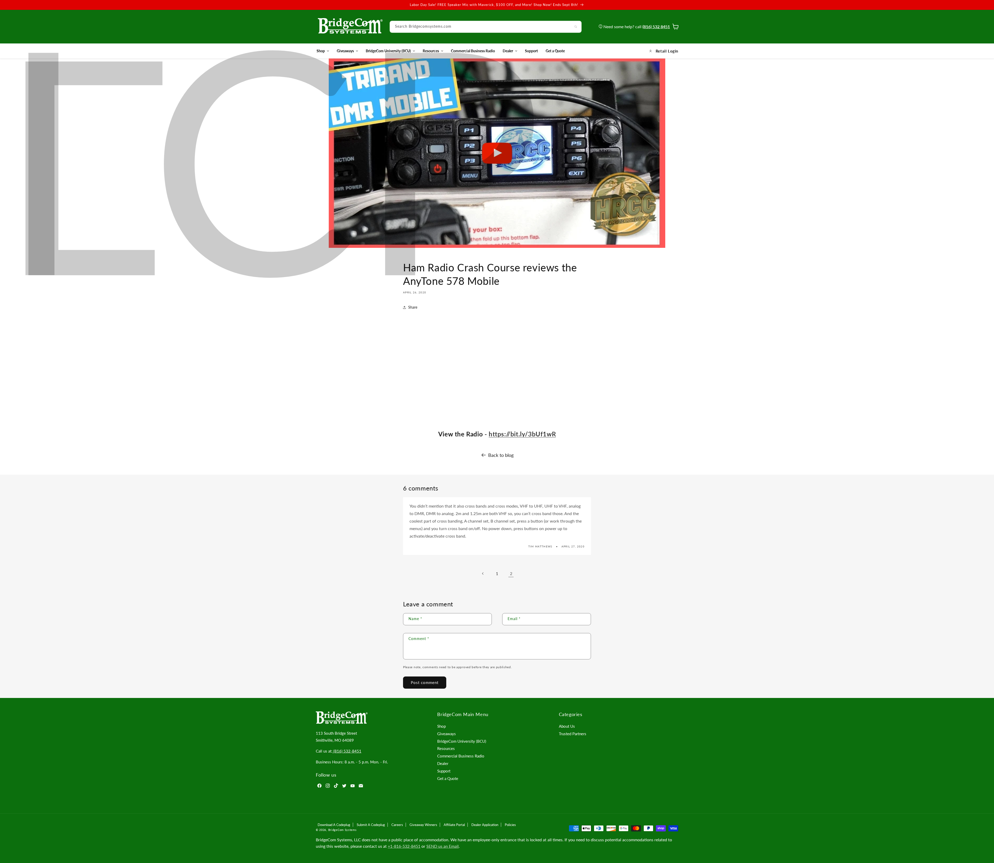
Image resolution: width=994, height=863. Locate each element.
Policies (510, 825)
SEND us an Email (442, 846)
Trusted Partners (572, 733)
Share (412, 307)
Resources (431, 51)
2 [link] (511, 573)
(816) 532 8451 (656, 26)
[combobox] (485, 27)
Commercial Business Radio (460, 756)
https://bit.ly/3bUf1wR (522, 434)
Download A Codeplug (334, 825)
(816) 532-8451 (346, 751)
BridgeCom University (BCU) (388, 51)
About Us (567, 726)
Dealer (508, 51)
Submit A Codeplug (371, 825)
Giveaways (345, 51)
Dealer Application (484, 825)
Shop (321, 51)
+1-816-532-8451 (404, 846)
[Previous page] (483, 573)
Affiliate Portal (454, 825)
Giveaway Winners (423, 825)
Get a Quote (447, 778)
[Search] (575, 26)
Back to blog (501, 455)
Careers (397, 825)
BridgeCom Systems (342, 829)
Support (443, 771)
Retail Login (667, 51)
